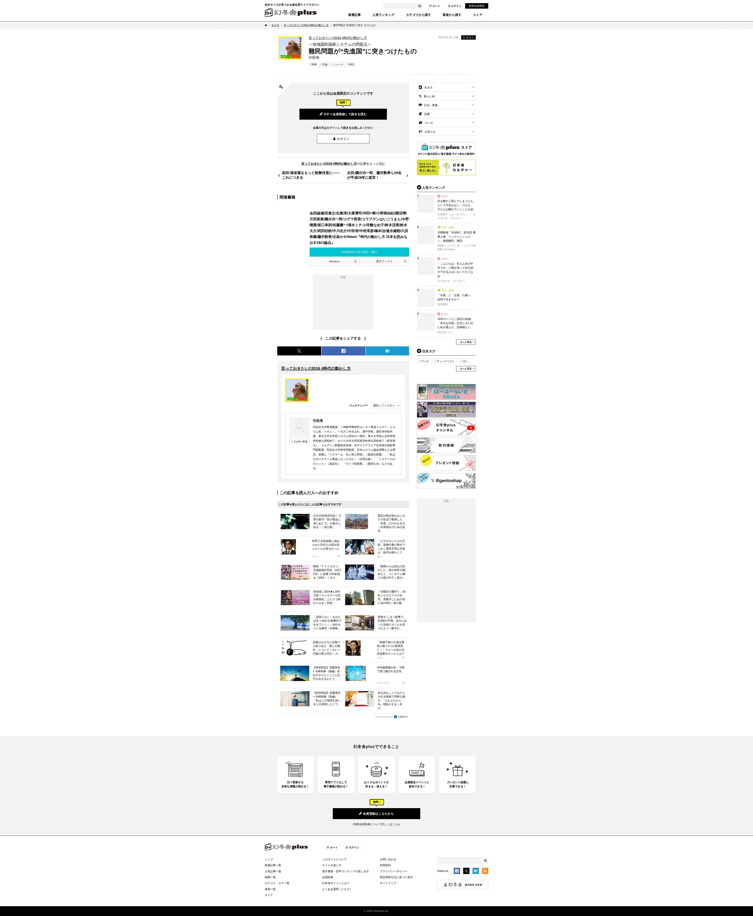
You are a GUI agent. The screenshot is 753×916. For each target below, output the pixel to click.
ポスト (470, 37)
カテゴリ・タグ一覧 (277, 883)
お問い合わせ (388, 859)
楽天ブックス (384, 261)
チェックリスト (446, 361)
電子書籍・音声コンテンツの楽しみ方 (345, 871)
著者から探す (452, 14)
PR (338, 556)
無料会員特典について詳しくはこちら (377, 824)
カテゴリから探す (418, 14)
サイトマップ (388, 883)
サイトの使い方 (331, 865)
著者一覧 (270, 889)
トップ (269, 859)
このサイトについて (334, 859)
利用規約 (385, 865)
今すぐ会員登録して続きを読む (345, 114)
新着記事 (354, 14)
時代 (351, 64)
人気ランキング (383, 14)
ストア (477, 14)
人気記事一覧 (273, 871)
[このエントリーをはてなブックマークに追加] (476, 871)
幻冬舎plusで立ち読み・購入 (359, 251)
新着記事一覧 (273, 865)
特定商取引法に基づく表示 (396, 877)
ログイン (456, 6)
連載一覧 (270, 877)
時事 (314, 64)
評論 (324, 64)
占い (465, 361)
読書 (427, 114)
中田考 (318, 420)
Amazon (334, 261)
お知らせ (430, 131)
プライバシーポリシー (393, 871)
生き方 (275, 25)
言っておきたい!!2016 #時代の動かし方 (306, 25)
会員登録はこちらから (378, 813)
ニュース (338, 64)
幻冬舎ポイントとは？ (336, 883)
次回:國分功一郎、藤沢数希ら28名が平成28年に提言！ (374, 175)
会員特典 (327, 877)
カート (436, 6)
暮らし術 (429, 96)
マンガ (429, 122)
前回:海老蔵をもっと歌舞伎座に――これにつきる (311, 175)
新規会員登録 (476, 5)
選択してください (384, 405)
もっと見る (466, 342)
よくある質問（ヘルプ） (337, 889)
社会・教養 (431, 105)
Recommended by (385, 717)
